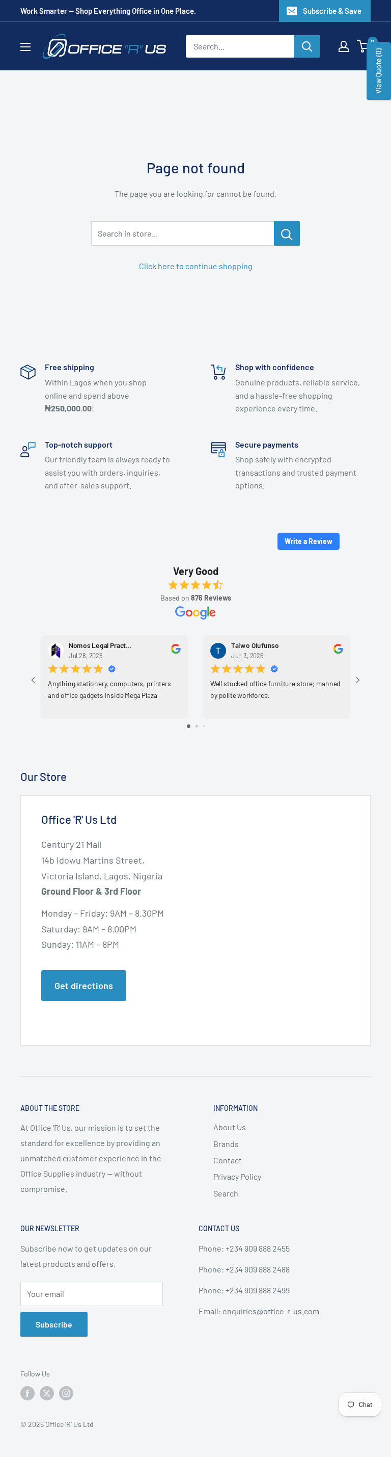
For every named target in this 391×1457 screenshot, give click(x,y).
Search (225, 1193)
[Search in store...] (287, 233)
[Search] (307, 46)
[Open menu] (25, 47)
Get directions (83, 985)
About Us (229, 1127)
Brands (226, 1144)
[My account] (344, 46)
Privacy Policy (237, 1176)
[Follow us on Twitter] (47, 1393)
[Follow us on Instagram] (66, 1393)
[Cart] (364, 46)
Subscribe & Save (332, 10)
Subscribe (54, 1324)
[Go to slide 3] (204, 726)
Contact (227, 1160)
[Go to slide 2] (197, 726)
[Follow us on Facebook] (27, 1393)
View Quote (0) (378, 71)
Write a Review (308, 541)
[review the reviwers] (176, 651)
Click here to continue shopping (196, 266)
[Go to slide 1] (188, 726)
